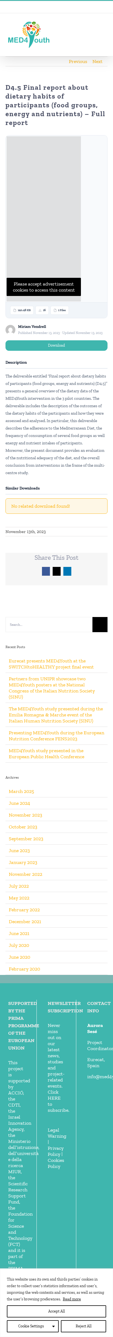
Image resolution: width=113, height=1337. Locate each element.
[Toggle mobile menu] (102, 26)
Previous (78, 61)
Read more (72, 1299)
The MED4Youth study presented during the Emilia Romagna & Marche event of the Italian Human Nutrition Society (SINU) (56, 715)
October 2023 (23, 827)
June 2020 (19, 957)
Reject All (84, 1326)
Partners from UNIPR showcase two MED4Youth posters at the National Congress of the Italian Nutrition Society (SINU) (52, 688)
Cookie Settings (31, 1326)
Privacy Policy (56, 1151)
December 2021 (25, 921)
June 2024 (19, 803)
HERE (54, 1098)
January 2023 (23, 862)
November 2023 (25, 815)
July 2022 (19, 886)
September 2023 (26, 839)
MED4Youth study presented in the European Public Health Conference (46, 754)
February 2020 (24, 969)
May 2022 (19, 898)
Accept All (56, 1311)
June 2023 (19, 850)
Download (56, 345)
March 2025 (21, 791)
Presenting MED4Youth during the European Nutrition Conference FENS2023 (56, 736)
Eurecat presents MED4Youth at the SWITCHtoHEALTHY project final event (51, 664)
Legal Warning (57, 1133)
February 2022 (24, 910)
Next (97, 61)
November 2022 (25, 874)
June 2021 (19, 933)
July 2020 (19, 945)
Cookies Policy (56, 1163)
